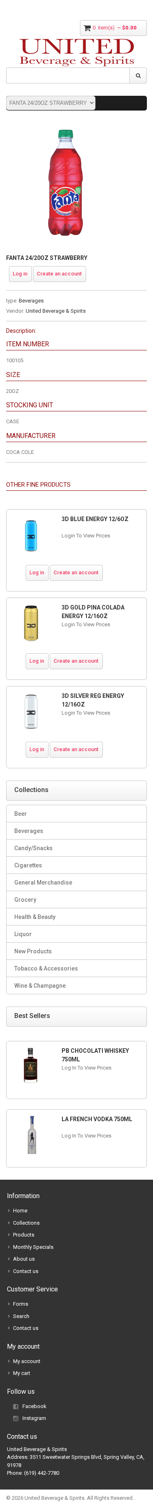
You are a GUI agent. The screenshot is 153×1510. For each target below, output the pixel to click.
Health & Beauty (34, 917)
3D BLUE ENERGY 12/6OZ (95, 519)
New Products (33, 951)
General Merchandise (43, 882)
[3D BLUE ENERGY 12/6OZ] (31, 535)
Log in (20, 274)
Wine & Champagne (40, 985)
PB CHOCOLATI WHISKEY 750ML (95, 1055)
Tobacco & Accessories (46, 968)
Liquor (23, 934)
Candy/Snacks (33, 848)
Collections (26, 1223)
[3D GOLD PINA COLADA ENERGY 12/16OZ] (31, 624)
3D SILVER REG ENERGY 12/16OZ (93, 700)
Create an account (59, 274)
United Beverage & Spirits (56, 311)
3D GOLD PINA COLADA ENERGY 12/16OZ (93, 611)
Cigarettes (28, 865)
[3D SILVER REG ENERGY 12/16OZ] (31, 712)
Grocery (25, 899)
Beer (20, 813)
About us (24, 1259)
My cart (21, 1373)
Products (23, 1235)
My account (26, 1361)
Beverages (31, 301)
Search (21, 1316)
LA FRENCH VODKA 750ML (97, 1119)
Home (20, 1211)
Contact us (25, 1271)
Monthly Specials (33, 1247)
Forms (20, 1304)
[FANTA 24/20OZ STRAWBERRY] (65, 127)
